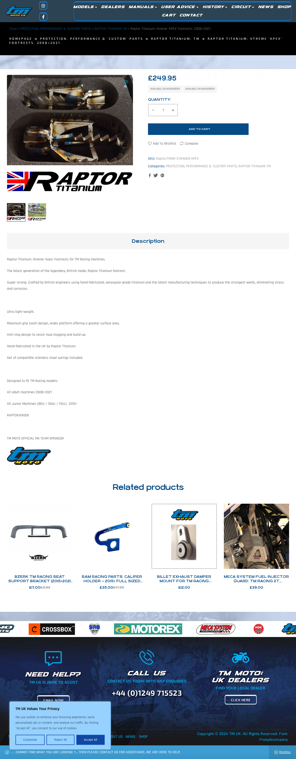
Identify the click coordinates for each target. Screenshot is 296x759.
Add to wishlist (164, 143)
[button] (126, 84)
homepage (20, 38)
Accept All (90, 740)
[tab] (148, 241)
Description (148, 241)
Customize (30, 740)
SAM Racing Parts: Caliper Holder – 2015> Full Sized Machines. (112, 581)
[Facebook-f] (43, 16)
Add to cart (199, 129)
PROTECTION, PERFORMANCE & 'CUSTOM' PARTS (55, 28)
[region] (60, 725)
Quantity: (159, 99)
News (130, 736)
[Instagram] (43, 5)
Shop (13, 28)
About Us (115, 736)
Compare (191, 143)
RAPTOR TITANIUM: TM (111, 28)
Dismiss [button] (285, 752)
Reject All (60, 740)
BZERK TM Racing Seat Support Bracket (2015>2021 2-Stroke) (39, 581)
